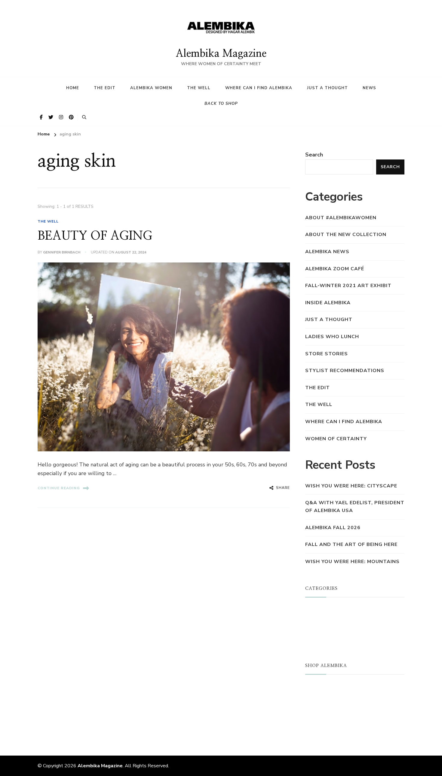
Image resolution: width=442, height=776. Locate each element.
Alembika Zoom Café (334, 268)
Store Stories (326, 353)
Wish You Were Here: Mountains (352, 561)
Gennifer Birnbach (61, 252)
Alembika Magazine (221, 54)
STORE (314, 686)
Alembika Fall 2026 (333, 527)
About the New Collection (345, 234)
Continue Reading (59, 488)
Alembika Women (151, 88)
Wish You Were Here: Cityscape (351, 486)
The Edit (104, 88)
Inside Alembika (328, 302)
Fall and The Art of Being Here (351, 544)
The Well (198, 88)
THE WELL (48, 221)
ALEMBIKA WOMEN (330, 619)
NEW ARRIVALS (325, 696)
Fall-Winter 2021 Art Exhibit (348, 285)
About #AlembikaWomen (340, 217)
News (369, 88)
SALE (312, 705)
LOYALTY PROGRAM (331, 715)
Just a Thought (327, 88)
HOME (72, 88)
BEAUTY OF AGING (95, 236)
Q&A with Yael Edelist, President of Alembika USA (354, 506)
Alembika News (327, 251)
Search (314, 154)
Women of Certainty (336, 438)
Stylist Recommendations (344, 370)
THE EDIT (317, 387)
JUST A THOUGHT (329, 609)
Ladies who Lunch (332, 336)
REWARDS (319, 724)
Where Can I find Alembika (258, 88)
